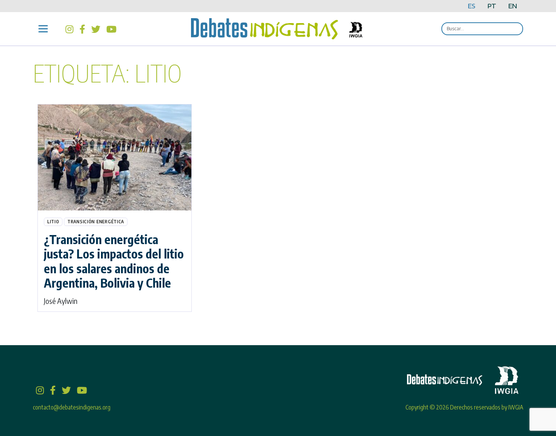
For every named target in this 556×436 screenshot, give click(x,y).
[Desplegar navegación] (43, 29)
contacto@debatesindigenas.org (71, 407)
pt (492, 6)
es (471, 6)
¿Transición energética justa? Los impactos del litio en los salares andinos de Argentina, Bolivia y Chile (114, 261)
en (512, 6)
